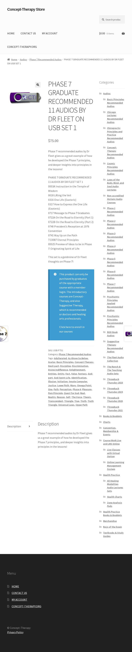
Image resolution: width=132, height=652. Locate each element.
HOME (11, 33)
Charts (106, 422)
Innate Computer (78, 381)
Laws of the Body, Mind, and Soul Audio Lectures (115, 184)
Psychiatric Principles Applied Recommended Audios (115, 303)
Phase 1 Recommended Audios (115, 212)
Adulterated (60, 358)
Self (68, 397)
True (76, 401)
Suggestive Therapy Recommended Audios (115, 346)
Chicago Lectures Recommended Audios (115, 117)
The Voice (77, 397)
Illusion (52, 381)
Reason (61, 397)
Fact (67, 373)
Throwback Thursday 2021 (115, 408)
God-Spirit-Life (62, 377)
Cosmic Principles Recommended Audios (115, 168)
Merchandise (110, 521)
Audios (23, 59)
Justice (52, 385)
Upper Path (81, 404)
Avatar (51, 362)
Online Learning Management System (115, 466)
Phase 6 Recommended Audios (115, 275)
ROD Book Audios (112, 334)
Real (82, 393)
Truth (83, 401)
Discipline (65, 366)
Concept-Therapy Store (26, 9)
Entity (61, 373)
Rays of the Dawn (112, 526)
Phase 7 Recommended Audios (46, 59)
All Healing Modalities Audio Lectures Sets (115, 485)
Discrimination (80, 366)
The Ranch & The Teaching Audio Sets (114, 370)
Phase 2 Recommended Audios (115, 224)
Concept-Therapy (84, 362)
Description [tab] (14, 426)
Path (56, 389)
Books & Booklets (112, 416)
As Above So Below (78, 358)
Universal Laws (66, 404)
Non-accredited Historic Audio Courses (115, 199)
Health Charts (114, 496)
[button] (38, 84)
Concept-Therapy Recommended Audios (115, 152)
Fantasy (82, 373)
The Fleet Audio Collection (115, 359)
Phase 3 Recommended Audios (115, 237)
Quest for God (71, 393)
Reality (52, 397)
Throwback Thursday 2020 (115, 399)
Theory (87, 397)
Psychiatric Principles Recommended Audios (115, 321)
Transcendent (55, 401)
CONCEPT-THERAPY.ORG (22, 46)
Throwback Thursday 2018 (115, 381)
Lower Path (63, 385)
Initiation (62, 381)
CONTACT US (28, 33)
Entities (52, 373)
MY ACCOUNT (50, 33)
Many (73, 385)
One (50, 389)
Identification (78, 377)
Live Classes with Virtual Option (113, 453)
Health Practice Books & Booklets (112, 513)
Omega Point (84, 385)
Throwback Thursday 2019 (115, 390)
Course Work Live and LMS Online (112, 442)
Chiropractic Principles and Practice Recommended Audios (115, 135)
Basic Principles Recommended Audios (115, 103)
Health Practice (111, 474)
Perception (66, 389)
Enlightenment (77, 369)
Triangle (68, 401)
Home (14, 59)
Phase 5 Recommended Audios (115, 262)
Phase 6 (77, 389)
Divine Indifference (58, 369)
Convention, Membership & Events (110, 431)
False (74, 373)
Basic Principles (65, 362)
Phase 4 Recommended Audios (115, 250)
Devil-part (53, 366)
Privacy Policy (15, 632)
